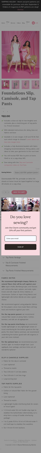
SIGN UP (21, 247)
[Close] (37, 200)
